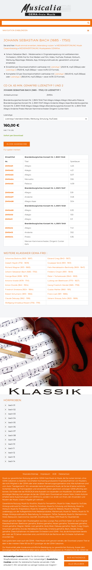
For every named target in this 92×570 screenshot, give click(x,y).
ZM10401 (9, 166)
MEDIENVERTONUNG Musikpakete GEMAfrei (39, 48)
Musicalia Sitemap (30, 474)
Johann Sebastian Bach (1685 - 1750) (21, 272)
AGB (54, 474)
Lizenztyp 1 (55, 67)
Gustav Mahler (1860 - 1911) (59, 289)
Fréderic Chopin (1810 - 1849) (60, 272)
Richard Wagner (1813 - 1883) (17, 267)
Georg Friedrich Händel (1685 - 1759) (63, 285)
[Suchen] (88, 23)
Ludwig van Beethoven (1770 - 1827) (63, 280)
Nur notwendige (76, 558)
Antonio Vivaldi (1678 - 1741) (17, 280)
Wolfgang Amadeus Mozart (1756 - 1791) (22, 303)
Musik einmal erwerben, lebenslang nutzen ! (35, 45)
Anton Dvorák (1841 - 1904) (17, 285)
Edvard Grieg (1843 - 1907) (59, 258)
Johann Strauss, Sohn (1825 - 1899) (63, 298)
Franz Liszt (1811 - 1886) (58, 294)
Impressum (45, 474)
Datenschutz (64, 474)
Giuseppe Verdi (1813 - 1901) (59, 263)
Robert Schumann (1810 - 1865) (18, 294)
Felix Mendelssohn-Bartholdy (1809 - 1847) (66, 267)
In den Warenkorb (17, 144)
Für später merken (12, 150)
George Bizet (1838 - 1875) (16, 276)
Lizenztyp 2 (11, 70)
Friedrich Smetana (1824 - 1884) (19, 289)
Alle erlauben (76, 564)
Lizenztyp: (8, 115)
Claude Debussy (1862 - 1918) (17, 298)
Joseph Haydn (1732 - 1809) (17, 263)
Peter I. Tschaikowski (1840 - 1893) (62, 276)
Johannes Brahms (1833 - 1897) (18, 258)
